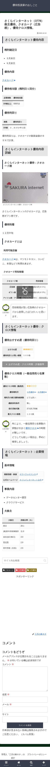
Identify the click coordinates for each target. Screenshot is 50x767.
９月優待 (41, 392)
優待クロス (31, 428)
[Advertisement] (25, 604)
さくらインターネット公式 (30, 480)
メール (7, 704)
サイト (5, 714)
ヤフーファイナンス (28, 474)
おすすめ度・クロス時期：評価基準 (26, 364)
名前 (5, 694)
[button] (44, 560)
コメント (8, 664)
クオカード (7, 80)
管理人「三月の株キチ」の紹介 (13, 756)
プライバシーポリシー (37, 754)
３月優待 (30, 392)
